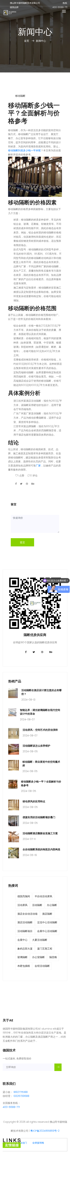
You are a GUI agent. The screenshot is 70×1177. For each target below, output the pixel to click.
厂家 (38, 465)
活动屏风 (22, 905)
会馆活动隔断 (42, 966)
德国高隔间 (23, 896)
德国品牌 (14, 7)
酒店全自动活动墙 (27, 914)
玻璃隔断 (22, 957)
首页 (27, 41)
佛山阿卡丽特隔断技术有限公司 (25, 2)
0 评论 (34, 475)
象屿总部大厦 (24, 948)
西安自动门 (21, 1143)
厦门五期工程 (44, 948)
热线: (65, 2)
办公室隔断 (38, 957)
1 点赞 (21, 475)
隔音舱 (53, 957)
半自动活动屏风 (43, 896)
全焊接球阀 (38, 1143)
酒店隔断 (47, 914)
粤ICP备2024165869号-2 (44, 1131)
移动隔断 (20, 96)
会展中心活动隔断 (47, 931)
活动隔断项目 (24, 931)
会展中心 (22, 940)
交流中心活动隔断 (47, 922)
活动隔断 (37, 905)
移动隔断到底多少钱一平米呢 (24, 150)
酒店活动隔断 (24, 922)
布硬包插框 (23, 966)
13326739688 (21, 1096)
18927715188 (20, 1092)
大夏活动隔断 (39, 940)
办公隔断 (52, 905)
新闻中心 (41, 41)
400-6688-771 (59, 7)
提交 (22, 542)
